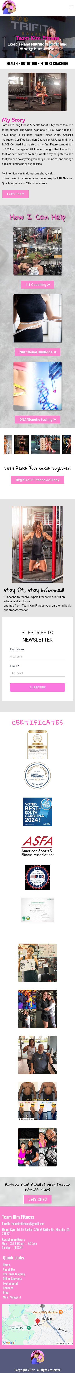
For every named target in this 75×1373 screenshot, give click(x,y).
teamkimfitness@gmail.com (27, 1223)
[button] (71, 7)
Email (14, 666)
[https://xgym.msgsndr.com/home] (9, 7)
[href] (37, 1324)
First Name (17, 649)
